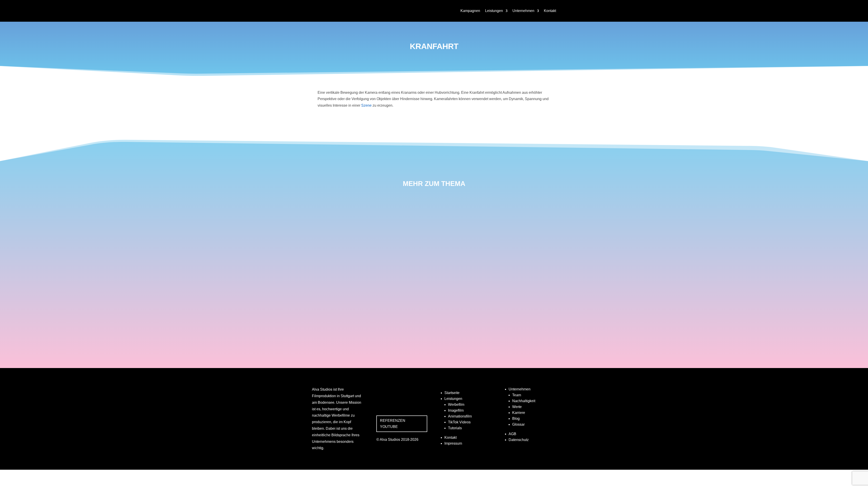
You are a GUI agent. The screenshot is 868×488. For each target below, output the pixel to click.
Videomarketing (335, 210)
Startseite (452, 393)
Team (516, 395)
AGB (512, 434)
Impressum (453, 443)
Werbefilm (456, 404)
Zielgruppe (329, 257)
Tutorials (455, 428)
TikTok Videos (459, 422)
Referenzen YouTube (392, 424)
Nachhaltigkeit (523, 401)
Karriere (518, 413)
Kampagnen (470, 11)
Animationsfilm (460, 416)
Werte (517, 407)
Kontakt (550, 11)
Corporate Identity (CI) (343, 305)
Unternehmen (523, 11)
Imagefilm (456, 410)
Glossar (518, 424)
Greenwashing (333, 329)
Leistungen (494, 11)
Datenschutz (519, 440)
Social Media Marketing (343, 233)
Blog (516, 418)
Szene (366, 105)
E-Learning (329, 281)
